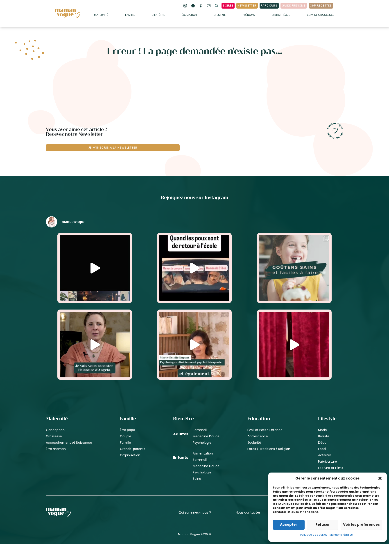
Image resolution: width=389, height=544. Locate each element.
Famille (130, 15)
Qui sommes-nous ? (195, 512)
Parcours (269, 5)
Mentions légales (341, 535)
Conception (55, 430)
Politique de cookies (313, 535)
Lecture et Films (330, 468)
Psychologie (202, 443)
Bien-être (158, 15)
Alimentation (203, 453)
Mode (322, 430)
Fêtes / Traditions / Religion (268, 449)
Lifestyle (220, 15)
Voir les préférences (361, 524)
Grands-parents (132, 449)
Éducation (189, 15)
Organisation (130, 455)
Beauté (323, 436)
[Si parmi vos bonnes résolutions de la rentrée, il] (294, 268)
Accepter (288, 524)
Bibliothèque (281, 15)
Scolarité (254, 443)
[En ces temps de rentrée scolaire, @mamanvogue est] (94, 345)
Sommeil (200, 430)
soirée (228, 5)
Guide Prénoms (294, 5)
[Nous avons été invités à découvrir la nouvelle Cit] (94, 268)
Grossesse (54, 436)
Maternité (101, 15)
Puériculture (327, 461)
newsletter (247, 5)
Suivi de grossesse (320, 15)
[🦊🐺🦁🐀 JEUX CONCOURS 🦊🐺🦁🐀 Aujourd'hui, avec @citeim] (294, 345)
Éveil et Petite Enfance (265, 430)
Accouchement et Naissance (69, 443)
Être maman (56, 449)
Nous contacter (248, 512)
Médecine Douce (206, 436)
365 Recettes (321, 5)
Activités (325, 455)
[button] (380, 478)
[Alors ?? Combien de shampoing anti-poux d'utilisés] (194, 268)
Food (322, 449)
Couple (125, 436)
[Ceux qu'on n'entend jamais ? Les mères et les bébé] (194, 345)
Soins (197, 479)
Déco (322, 443)
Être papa (127, 430)
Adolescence (257, 436)
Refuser (322, 524)
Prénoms (249, 15)
